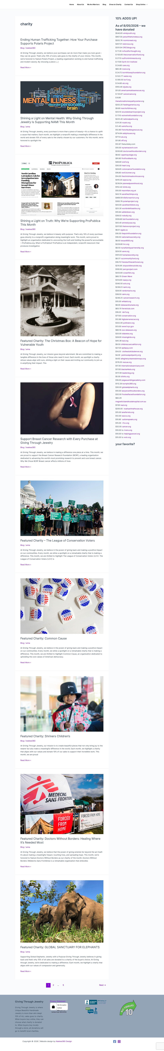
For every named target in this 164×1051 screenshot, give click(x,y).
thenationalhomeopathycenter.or (129, 101)
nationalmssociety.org (131, 237)
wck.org (127, 437)
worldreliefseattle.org (131, 208)
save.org (125, 251)
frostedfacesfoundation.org (133, 394)
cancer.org (126, 426)
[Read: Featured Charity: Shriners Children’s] (61, 704)
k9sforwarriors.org (131, 198)
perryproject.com (130, 269)
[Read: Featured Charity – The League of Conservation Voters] (61, 508)
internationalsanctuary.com (132, 366)
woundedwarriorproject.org (133, 112)
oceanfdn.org (128, 273)
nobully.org (126, 215)
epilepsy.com (127, 348)
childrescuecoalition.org (131, 344)
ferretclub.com (128, 308)
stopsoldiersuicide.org (132, 266)
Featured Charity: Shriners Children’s (45, 736)
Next (102, 985)
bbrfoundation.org (130, 219)
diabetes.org (127, 333)
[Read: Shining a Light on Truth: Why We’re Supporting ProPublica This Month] (61, 188)
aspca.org (127, 180)
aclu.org (126, 283)
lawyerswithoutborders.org (133, 391)
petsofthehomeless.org (132, 37)
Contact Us (129, 4)
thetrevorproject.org (131, 226)
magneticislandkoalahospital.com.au (130, 401)
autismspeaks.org (129, 419)
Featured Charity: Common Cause (43, 638)
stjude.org (127, 87)
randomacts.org (128, 291)
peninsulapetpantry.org (131, 355)
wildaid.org (126, 301)
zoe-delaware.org (129, 330)
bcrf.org (127, 80)
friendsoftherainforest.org (132, 262)
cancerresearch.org (131, 298)
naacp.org (127, 280)
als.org (124, 137)
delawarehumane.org (130, 305)
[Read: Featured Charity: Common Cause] (61, 606)
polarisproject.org (130, 201)
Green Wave (127, 276)
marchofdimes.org (128, 108)
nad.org (124, 405)
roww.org (126, 69)
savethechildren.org (130, 205)
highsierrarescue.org (130, 319)
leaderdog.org (128, 373)
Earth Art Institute (129, 62)
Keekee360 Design (64, 1041)
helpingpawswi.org (132, 434)
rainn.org (125, 294)
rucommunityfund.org (130, 258)
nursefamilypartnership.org (132, 248)
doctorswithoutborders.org (134, 151)
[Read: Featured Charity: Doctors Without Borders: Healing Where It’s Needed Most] (61, 804)
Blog (104, 4)
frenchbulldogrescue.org (132, 130)
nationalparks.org (130, 119)
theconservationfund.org (133, 55)
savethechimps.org (130, 194)
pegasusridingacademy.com (133, 380)
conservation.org (129, 316)
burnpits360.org (129, 384)
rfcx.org (125, 423)
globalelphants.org (130, 387)
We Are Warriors (93, 4)
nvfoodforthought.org (131, 51)
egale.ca (124, 230)
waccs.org (125, 416)
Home (71, 4)
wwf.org (125, 162)
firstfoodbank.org (129, 158)
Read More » (25, 67)
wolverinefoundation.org (131, 115)
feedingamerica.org (131, 105)
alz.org (125, 83)
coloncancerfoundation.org (133, 169)
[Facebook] (114, 1041)
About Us (80, 4)
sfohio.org (125, 376)
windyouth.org (129, 33)
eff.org (124, 140)
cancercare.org (129, 94)
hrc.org (126, 244)
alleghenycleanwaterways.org (133, 358)
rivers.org (128, 430)
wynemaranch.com (130, 148)
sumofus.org (126, 126)
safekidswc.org (128, 212)
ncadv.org (126, 122)
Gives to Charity (115, 4)
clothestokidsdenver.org (132, 351)
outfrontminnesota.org (131, 58)
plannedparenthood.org (133, 183)
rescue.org (127, 362)
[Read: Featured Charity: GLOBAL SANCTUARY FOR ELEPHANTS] (61, 911)
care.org (126, 65)
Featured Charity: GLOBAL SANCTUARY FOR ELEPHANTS (60, 947)
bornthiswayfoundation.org (133, 72)
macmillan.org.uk (129, 190)
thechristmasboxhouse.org (133, 176)
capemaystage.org (128, 155)
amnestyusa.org (128, 223)
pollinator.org (128, 323)
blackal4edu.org (128, 369)
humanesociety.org (130, 255)
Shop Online (140, 4)
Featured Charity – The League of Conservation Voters (57, 540)
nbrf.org (125, 312)
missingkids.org (128, 337)
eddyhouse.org (129, 133)
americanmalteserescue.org (132, 90)
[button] (146, 4)
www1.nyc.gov (128, 326)
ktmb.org (127, 187)
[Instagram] (119, 1041)
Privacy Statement (57, 1001)
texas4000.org (127, 240)
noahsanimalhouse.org (133, 409)
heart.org (126, 165)
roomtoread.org (129, 40)
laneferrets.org (128, 412)
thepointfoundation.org (131, 233)
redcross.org (127, 44)
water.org (128, 76)
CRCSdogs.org (129, 47)
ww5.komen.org (128, 173)
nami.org (126, 287)
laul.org (125, 341)
